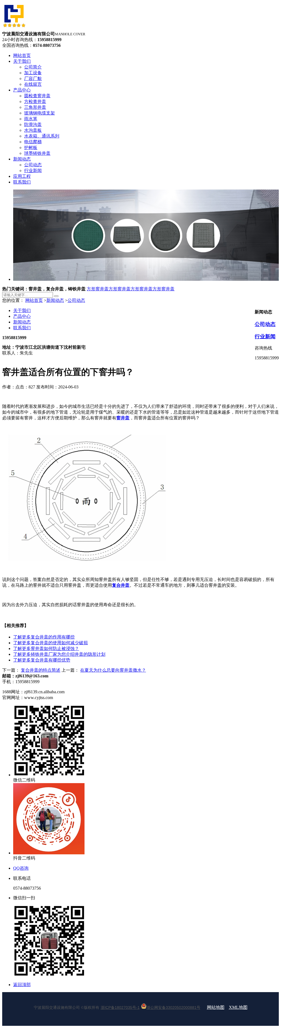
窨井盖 (123, 418)
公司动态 (76, 300)
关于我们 (22, 310)
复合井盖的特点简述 (40, 670)
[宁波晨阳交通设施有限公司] (14, 28)
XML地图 (238, 1007)
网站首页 (34, 300)
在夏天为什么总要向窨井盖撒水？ (113, 670)
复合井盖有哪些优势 (41, 660)
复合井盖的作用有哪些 (44, 637)
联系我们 (22, 327)
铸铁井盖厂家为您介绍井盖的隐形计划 (59, 654)
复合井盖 (121, 585)
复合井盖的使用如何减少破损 (50, 642)
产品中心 (22, 316)
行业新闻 (265, 336)
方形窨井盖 (98, 289)
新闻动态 (55, 300)
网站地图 (215, 1007)
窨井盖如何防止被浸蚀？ (46, 648)
